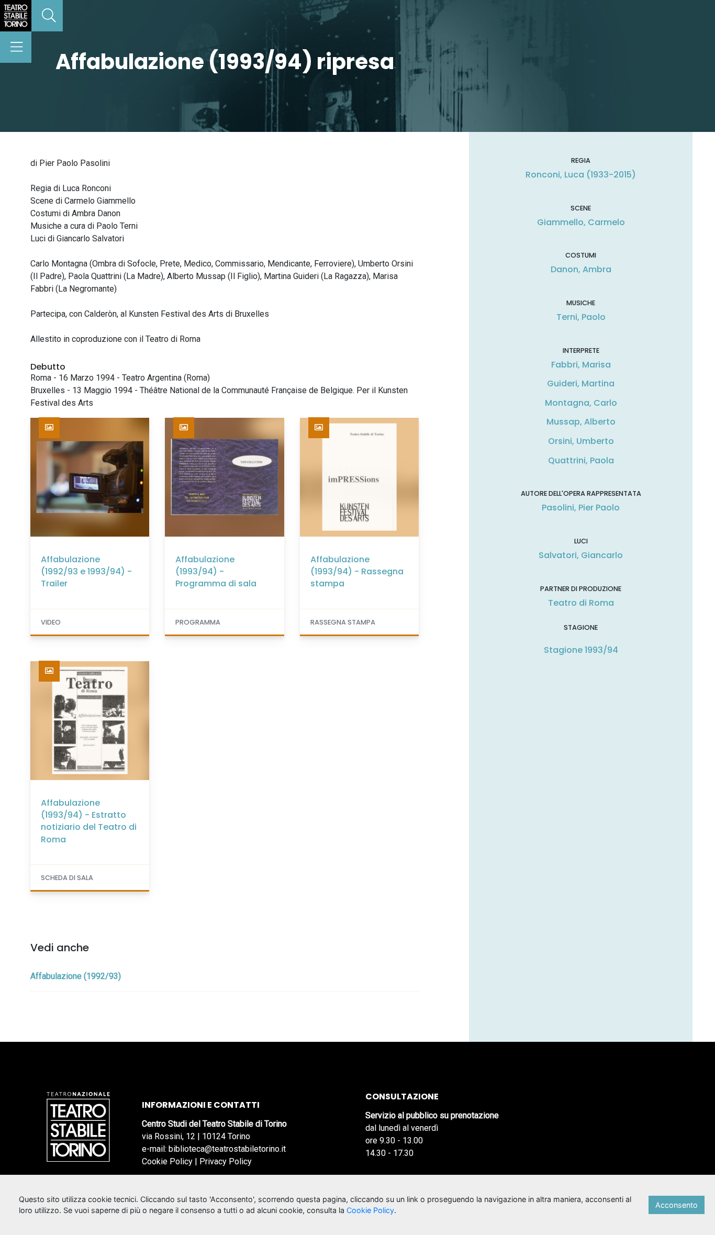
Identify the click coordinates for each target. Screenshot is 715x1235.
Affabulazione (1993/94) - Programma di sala (215, 571)
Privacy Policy (225, 1161)
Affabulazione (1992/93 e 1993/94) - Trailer (86, 571)
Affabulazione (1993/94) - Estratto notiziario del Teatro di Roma (89, 821)
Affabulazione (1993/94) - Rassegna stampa (357, 571)
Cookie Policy (167, 1161)
